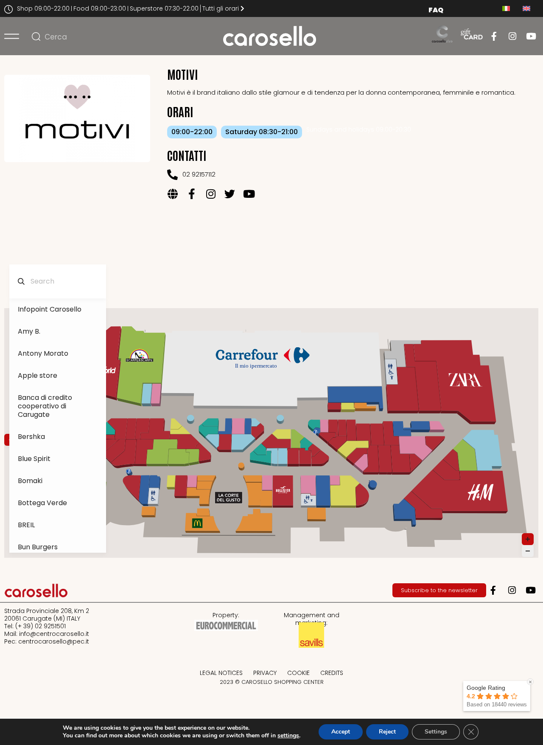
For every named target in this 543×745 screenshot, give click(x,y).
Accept (340, 732)
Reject (387, 732)
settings (288, 735)
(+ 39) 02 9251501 (40, 626)
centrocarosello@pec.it (53, 641)
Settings (436, 732)
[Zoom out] (528, 551)
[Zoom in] (528, 539)
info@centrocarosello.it (54, 634)
